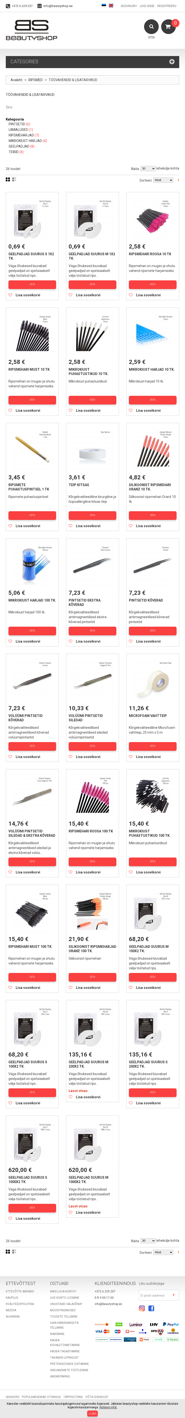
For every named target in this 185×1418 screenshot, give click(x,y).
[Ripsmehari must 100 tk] (32, 911)
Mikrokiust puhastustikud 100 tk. (150, 833)
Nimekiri (14, 179)
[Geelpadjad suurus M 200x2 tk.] (92, 1026)
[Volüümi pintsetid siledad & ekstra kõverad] (32, 796)
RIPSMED (35, 80)
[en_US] (111, 6)
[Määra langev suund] (178, 180)
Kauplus (12, 1297)
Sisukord (13, 1397)
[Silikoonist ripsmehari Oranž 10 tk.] (153, 449)
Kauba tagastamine (65, 1351)
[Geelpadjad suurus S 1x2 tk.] (32, 218)
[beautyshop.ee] (31, 29)
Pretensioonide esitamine (69, 1364)
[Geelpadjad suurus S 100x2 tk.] (32, 1026)
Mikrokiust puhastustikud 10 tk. (88, 372)
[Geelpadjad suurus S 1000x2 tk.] (32, 1142)
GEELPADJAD (19, 146)
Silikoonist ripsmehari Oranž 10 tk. (150, 487)
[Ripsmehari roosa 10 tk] (153, 218)
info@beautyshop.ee (58, 6)
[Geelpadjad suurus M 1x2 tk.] (92, 218)
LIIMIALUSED (18, 130)
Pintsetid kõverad (146, 600)
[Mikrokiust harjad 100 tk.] (32, 565)
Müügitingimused (63, 1310)
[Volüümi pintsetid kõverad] (32, 680)
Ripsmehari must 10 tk (29, 369)
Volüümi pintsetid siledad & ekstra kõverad (31, 833)
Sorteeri (145, 180)
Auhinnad (13, 1316)
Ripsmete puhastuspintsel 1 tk (28, 487)
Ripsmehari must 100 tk (30, 947)
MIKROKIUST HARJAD (25, 141)
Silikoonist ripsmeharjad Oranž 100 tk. (92, 949)
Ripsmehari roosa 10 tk (150, 254)
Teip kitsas (79, 485)
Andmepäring (60, 1376)
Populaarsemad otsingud (41, 1397)
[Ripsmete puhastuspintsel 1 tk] (32, 449)
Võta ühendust (96, 1397)
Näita (135, 169)
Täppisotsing (73, 1397)
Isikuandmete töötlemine (69, 1370)
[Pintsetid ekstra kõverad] (92, 565)
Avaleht (16, 80)
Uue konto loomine (64, 1297)
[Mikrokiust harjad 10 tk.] (153, 334)
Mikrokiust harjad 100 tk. (32, 600)
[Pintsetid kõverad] (153, 565)
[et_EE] (103, 6)
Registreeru (166, 6)
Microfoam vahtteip (148, 716)
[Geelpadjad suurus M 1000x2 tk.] (92, 1142)
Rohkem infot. (108, 1407)
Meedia (11, 1310)
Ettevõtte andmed (20, 1291)
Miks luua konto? (63, 1291)
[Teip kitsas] (92, 449)
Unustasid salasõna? (66, 1304)
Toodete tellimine (64, 1316)
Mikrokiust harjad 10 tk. (152, 369)
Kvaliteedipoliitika (20, 1304)
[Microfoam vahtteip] (153, 680)
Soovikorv (129, 6)
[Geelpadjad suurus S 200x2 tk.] (153, 1026)
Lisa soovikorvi (28, 295)
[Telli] (173, 1295)
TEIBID (14, 152)
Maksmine (57, 1334)
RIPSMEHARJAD (21, 135)
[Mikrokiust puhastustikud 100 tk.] (153, 796)
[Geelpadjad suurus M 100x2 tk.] (153, 911)
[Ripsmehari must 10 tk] (32, 334)
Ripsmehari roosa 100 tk (91, 831)
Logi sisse (147, 6)
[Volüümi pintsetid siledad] (92, 680)
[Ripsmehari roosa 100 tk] (92, 796)
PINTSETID (17, 124)
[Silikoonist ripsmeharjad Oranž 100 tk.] (92, 911)
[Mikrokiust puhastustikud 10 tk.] (92, 334)
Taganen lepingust (64, 1357)
